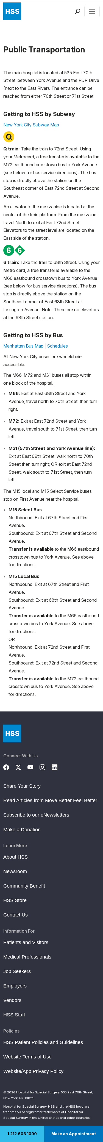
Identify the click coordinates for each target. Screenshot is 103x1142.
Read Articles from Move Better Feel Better (50, 800)
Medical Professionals (27, 957)
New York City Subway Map (31, 124)
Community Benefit (24, 886)
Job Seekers (17, 971)
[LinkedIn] (58, 767)
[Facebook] (9, 767)
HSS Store (15, 900)
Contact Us (15, 915)
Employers (15, 986)
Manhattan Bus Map (23, 346)
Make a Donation (22, 829)
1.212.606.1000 (22, 1133)
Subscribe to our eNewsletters (36, 815)
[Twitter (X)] (21, 767)
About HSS (15, 857)
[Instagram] (46, 767)
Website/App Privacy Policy (33, 1071)
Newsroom (15, 871)
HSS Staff (14, 1015)
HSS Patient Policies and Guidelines (43, 1042)
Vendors (12, 1000)
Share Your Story (22, 786)
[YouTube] (33, 767)
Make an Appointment (73, 1133)
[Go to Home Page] (12, 733)
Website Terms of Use (27, 1057)
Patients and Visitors (25, 942)
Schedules (57, 346)
